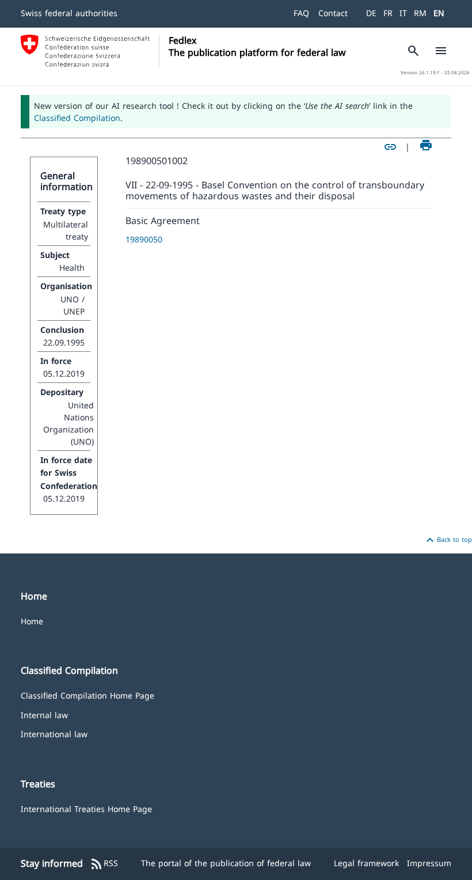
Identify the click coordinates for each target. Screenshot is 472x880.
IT (403, 12)
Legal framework (366, 863)
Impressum (429, 863)
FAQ (301, 12)
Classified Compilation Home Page (87, 695)
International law (54, 733)
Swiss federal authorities (69, 12)
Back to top (447, 540)
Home (32, 620)
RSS (104, 864)
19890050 (143, 239)
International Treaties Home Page (86, 808)
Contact (333, 12)
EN (438, 12)
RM (420, 12)
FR (388, 12)
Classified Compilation (77, 117)
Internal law (44, 714)
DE (371, 12)
